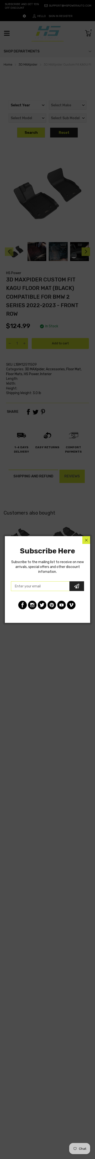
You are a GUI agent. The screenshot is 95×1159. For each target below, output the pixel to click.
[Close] (86, 540)
